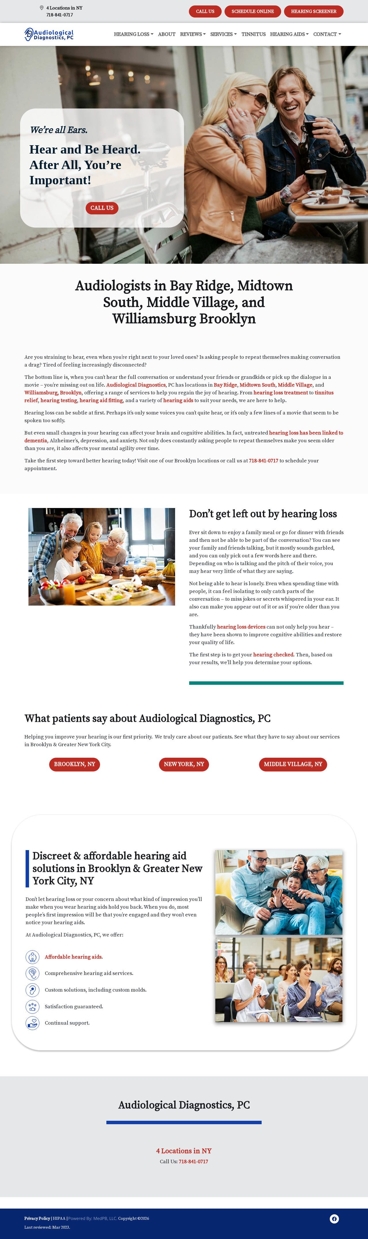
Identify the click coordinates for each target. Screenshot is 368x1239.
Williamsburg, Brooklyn (53, 392)
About (167, 34)
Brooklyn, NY (74, 764)
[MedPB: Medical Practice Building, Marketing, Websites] (92, 1218)
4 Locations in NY (64, 8)
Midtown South (257, 385)
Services (221, 34)
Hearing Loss (131, 34)
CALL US (205, 11)
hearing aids (178, 400)
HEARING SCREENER (313, 11)
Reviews (191, 34)
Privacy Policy (37, 1218)
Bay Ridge (225, 385)
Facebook (334, 1220)
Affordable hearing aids (73, 957)
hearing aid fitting (101, 400)
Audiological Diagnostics (136, 385)
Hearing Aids (287, 34)
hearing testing (59, 400)
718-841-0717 (59, 15)
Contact (325, 34)
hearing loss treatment (281, 392)
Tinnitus (253, 34)
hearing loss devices (241, 627)
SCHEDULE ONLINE (253, 11)
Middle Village (295, 385)
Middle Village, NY (293, 764)
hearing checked (273, 655)
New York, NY (184, 764)
